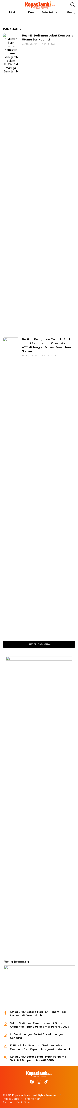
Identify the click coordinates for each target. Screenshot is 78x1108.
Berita (25, 43)
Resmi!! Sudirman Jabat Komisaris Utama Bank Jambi (47, 37)
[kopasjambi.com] (40, 4)
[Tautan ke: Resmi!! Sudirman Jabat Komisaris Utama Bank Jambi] (11, 182)
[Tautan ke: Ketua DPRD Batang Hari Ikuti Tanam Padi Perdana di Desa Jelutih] (39, 986)
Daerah (33, 43)
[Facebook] (31, 1081)
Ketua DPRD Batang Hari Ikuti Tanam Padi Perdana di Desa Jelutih (38, 1013)
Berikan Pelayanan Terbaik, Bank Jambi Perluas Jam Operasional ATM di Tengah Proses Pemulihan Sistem (46, 345)
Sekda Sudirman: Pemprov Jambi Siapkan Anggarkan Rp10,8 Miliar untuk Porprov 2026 (39, 1024)
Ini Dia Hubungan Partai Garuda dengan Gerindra (37, 1036)
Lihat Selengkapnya (39, 644)
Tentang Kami (32, 1098)
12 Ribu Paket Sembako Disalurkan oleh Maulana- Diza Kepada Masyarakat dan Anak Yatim (40, 1047)
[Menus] (6, 4)
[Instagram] (39, 1081)
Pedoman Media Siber (17, 1102)
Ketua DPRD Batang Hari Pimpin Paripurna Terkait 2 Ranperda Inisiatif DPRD (38, 1058)
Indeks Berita (11, 1098)
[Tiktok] (46, 1081)
